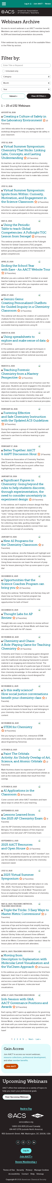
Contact (25, 1174)
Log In (26, 4)
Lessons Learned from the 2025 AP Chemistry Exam (22, 816)
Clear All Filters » (38, 96)
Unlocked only (12, 71)
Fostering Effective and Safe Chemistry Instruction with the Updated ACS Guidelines (24, 416)
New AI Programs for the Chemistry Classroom (19, 542)
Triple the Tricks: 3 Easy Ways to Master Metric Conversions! (25, 912)
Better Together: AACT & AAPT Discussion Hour (19, 452)
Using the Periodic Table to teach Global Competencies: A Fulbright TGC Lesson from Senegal (23, 230)
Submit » (13, 96)
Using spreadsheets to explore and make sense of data (23, 338)
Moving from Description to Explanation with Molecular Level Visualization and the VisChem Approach (25, 961)
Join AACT (38, 4)
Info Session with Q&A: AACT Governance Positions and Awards (24, 1003)
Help (32, 1174)
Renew (48, 4)
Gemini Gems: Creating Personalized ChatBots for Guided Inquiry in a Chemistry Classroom (25, 304)
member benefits (20, 1060)
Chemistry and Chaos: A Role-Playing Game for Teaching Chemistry (25, 644)
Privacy (29, 1170)
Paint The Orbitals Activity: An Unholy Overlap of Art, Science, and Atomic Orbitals (25, 757)
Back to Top (26, 1108)
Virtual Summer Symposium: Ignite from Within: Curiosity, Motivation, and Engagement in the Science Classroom (24, 196)
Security (20, 1170)
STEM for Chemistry (17, 727)
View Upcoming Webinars (16, 1097)
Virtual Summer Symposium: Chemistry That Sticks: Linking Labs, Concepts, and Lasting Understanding (23, 152)
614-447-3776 (15, 1129)
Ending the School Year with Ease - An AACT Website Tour (25, 267)
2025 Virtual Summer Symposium (17, 876)
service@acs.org (26, 1122)
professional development (34, 1057)
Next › (31, 1039)
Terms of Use (9, 1170)
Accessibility (14, 1174)
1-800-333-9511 (18, 1126)
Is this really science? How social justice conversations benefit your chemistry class (24, 694)
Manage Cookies (41, 1170)
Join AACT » (26, 1156)
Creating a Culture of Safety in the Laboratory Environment (23, 118)
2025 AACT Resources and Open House (16, 846)
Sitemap (40, 1174)
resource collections (13, 1057)
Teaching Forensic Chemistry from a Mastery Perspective (19, 373)
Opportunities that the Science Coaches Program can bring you (22, 583)
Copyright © (11, 1179)
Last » (38, 1039)
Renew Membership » (26, 1162)
